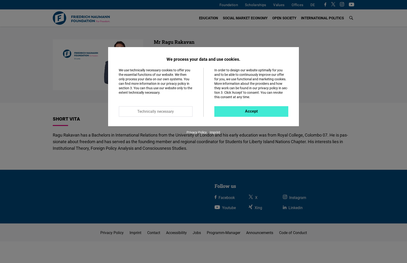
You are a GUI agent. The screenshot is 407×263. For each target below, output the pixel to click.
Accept (251, 111)
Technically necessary (155, 111)
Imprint (215, 132)
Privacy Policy (197, 132)
